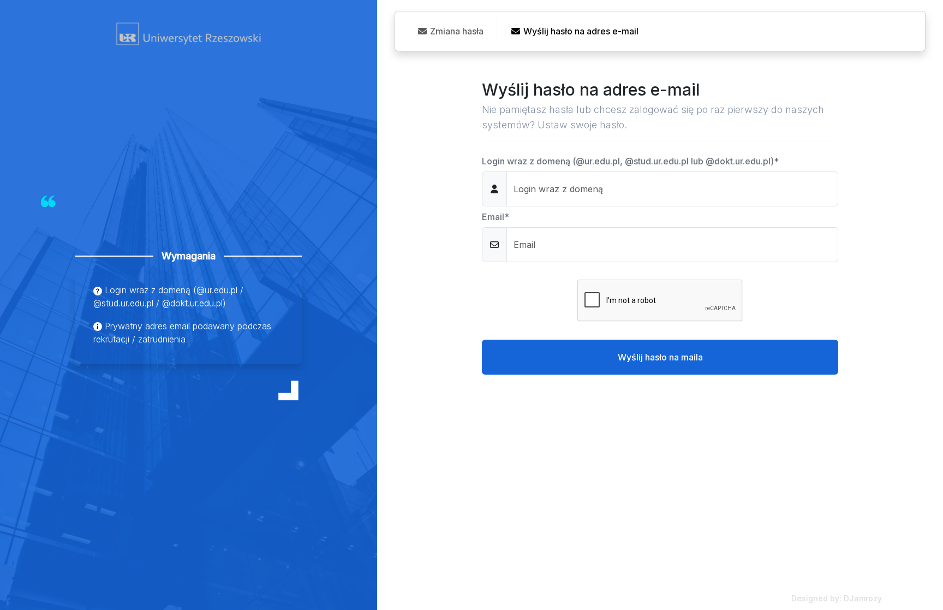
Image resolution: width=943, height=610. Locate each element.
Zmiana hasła (456, 31)
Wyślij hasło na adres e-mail (579, 31)
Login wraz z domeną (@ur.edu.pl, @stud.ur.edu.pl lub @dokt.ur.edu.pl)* (630, 161)
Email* (495, 216)
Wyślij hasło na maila (660, 357)
